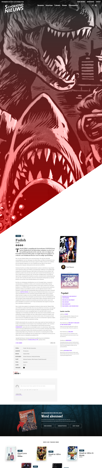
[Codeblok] (32, 390)
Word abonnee (81, 1)
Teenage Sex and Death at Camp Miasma (69, 297)
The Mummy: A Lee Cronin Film (70, 306)
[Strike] (26, 390)
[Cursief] (22, 390)
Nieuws (64, 5)
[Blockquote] (31, 390)
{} (35, 389)
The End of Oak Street (68, 300)
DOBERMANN (19, 327)
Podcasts (57, 5)
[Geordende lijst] (27, 390)
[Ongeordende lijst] (29, 390)
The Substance (66, 304)
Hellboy (71, 331)
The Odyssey (65, 302)
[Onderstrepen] (24, 390)
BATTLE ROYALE (24, 292)
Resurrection (68, 350)
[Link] (34, 390)
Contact (98, 1)
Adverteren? (90, 1)
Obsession (68, 340)
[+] (37, 389)
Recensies (41, 5)
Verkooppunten (62, 426)
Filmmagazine (73, 5)
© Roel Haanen (19, 343)
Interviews (49, 5)
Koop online (76, 426)
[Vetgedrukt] (21, 390)
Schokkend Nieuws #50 (33, 339)
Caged (66, 314)
